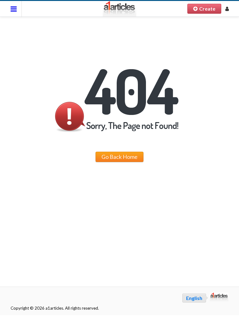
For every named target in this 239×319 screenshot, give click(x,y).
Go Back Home (119, 156)
